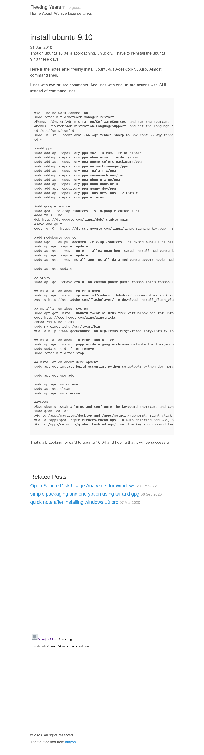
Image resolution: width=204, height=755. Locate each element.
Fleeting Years (45, 7)
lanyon (70, 741)
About (47, 13)
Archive (60, 13)
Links (87, 13)
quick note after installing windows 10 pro (85, 502)
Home (35, 13)
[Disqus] (102, 579)
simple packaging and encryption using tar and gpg (96, 494)
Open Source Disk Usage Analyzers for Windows (93, 485)
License (74, 13)
